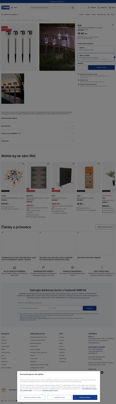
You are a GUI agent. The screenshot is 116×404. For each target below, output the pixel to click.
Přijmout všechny (85, 397)
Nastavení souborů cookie (32, 397)
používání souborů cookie (50, 390)
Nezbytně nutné (60, 397)
